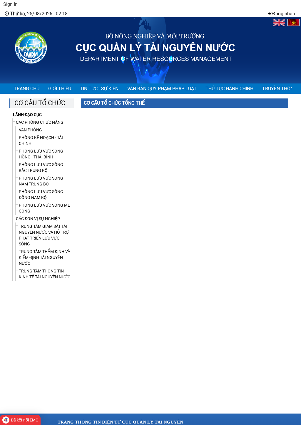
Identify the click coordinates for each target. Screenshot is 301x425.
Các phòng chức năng (39, 122)
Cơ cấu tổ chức (39, 103)
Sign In (10, 4)
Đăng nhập (283, 13)
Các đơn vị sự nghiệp (38, 218)
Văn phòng (30, 130)
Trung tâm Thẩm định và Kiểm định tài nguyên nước (44, 257)
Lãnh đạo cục (27, 114)
